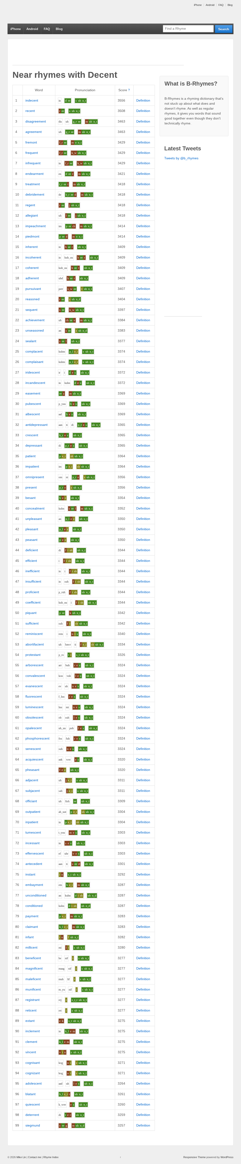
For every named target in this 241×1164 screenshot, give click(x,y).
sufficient (32, 623)
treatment (32, 184)
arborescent (34, 665)
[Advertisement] (98, 54)
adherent (32, 278)
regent (30, 205)
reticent (30, 1010)
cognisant (32, 1063)
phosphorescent (37, 738)
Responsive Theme (194, 1157)
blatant (30, 1094)
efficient (31, 561)
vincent (30, 1052)
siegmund (32, 1125)
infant (29, 937)
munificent (33, 989)
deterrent (32, 1115)
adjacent (31, 780)
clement (31, 1042)
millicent (31, 947)
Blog (230, 5)
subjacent (32, 791)
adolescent (33, 1083)
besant (30, 498)
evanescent (34, 686)
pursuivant (33, 289)
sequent (31, 310)
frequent (31, 153)
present (31, 487)
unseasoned (34, 330)
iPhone (198, 5)
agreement (33, 132)
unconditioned (35, 895)
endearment (34, 174)
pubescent (33, 404)
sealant (30, 341)
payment (31, 916)
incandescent (35, 383)
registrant (32, 1000)
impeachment (35, 226)
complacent (34, 351)
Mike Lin (21, 1157)
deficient (31, 550)
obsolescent (34, 717)
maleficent (33, 979)
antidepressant (36, 425)
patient (30, 456)
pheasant (32, 770)
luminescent (34, 707)
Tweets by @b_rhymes (181, 158)
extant (30, 1021)
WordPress (227, 1157)
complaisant (34, 362)
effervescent (34, 853)
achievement (34, 320)
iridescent (32, 372)
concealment (34, 508)
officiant (31, 801)
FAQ (221, 5)
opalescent (33, 728)
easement (32, 393)
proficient (32, 592)
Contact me (34, 1157)
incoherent (33, 257)
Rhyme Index (51, 1157)
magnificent (34, 968)
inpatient (31, 822)
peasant (31, 540)
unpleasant (33, 519)
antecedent (33, 864)
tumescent (33, 832)
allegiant (31, 215)
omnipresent (34, 477)
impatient (32, 466)
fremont (31, 142)
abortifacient (34, 644)
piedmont (32, 236)
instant (30, 874)
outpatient (32, 812)
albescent (32, 414)
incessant (32, 843)
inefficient (32, 571)
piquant (30, 613)
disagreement (35, 121)
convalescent (35, 676)
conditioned (34, 906)
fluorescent (33, 696)
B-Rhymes (43, 12)
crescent (31, 435)
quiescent (32, 1104)
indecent (31, 100)
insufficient (33, 581)
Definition (143, 100)
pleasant (31, 529)
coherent (32, 268)
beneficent (33, 958)
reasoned (32, 299)
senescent (33, 749)
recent (30, 111)
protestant (32, 655)
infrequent (32, 163)
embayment (34, 885)
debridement (34, 194)
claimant (31, 927)
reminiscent (34, 634)
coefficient (32, 602)
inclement (32, 1031)
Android (210, 5)
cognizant (32, 1073)
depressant (33, 445)
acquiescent (34, 759)
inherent (31, 247)
